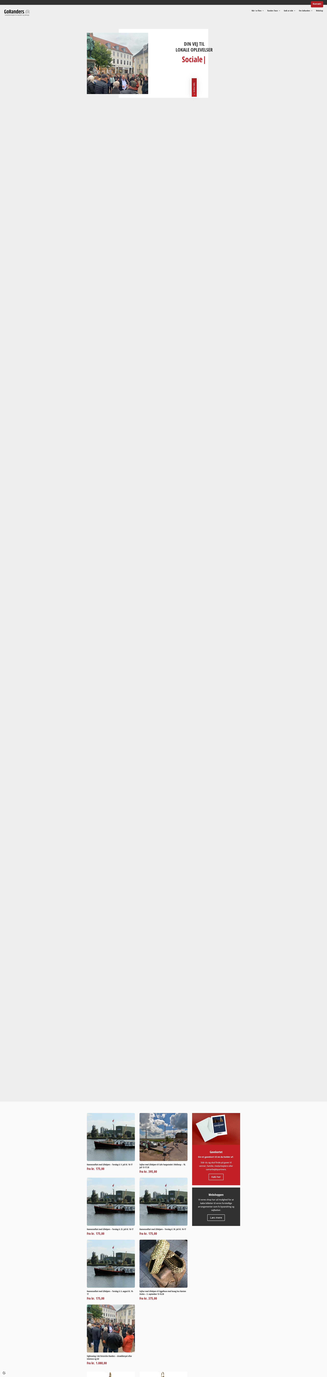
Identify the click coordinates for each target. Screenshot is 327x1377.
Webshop (319, 11)
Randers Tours (272, 11)
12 (129, 88)
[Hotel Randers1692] (117, 93)
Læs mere (216, 1217)
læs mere (194, 87)
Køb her (216, 1177)
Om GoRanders (304, 11)
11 (127, 88)
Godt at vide (288, 11)
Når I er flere (256, 11)
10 (125, 88)
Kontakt (317, 4)
